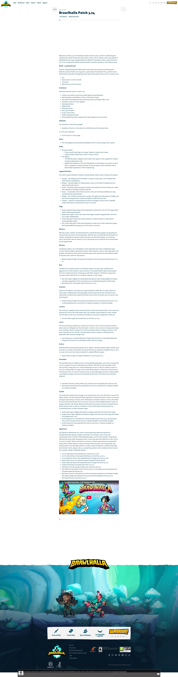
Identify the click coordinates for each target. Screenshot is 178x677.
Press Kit (71, 645)
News (27, 2)
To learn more (115, 671)
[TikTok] (153, 2)
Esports (33, 2)
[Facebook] (122, 655)
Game (14, 2)
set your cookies (123, 671)
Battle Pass (21, 2)
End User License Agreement (76, 650)
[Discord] (164, 2)
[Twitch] (158, 2)
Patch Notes (63, 16)
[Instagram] (150, 2)
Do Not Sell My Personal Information (78, 653)
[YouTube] (161, 2)
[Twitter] (155, 2)
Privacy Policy (72, 647)
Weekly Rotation (74, 16)
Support (45, 2)
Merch (39, 2)
